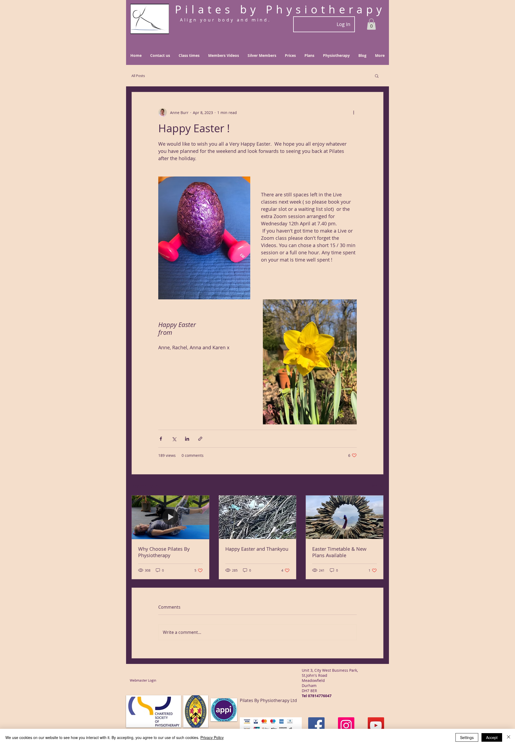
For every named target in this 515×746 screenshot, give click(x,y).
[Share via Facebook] (160, 438)
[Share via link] (200, 438)
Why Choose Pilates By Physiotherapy (164, 552)
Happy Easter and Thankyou (256, 549)
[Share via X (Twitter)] (173, 438)
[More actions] (353, 112)
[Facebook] (316, 725)
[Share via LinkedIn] (187, 438)
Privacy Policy (212, 737)
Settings (467, 737)
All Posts (138, 75)
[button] (371, 24)
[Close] (508, 737)
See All (377, 485)
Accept (492, 737)
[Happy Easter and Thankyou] (257, 517)
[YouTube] (376, 725)
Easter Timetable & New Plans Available (339, 552)
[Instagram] (346, 725)
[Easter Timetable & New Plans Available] (344, 517)
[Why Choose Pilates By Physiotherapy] (170, 517)
